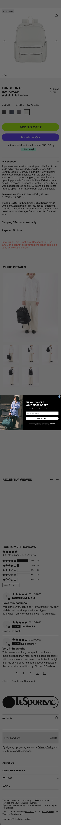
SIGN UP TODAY (42, 418)
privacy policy (52, 423)
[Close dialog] (59, 396)
